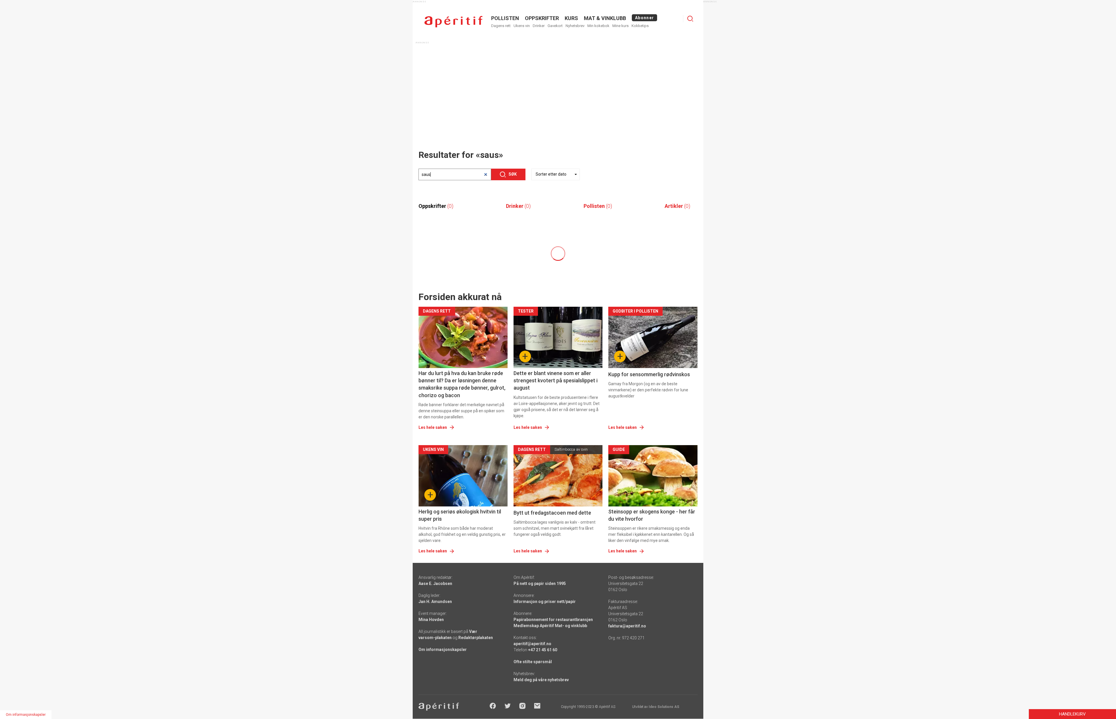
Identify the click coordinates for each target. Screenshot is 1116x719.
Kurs (571, 18)
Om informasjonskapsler (443, 649)
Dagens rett (501, 26)
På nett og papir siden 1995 (540, 583)
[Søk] (690, 18)
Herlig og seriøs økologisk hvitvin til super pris (460, 515)
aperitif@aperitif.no (532, 643)
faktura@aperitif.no (627, 626)
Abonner (644, 17)
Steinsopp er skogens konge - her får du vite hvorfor (651, 515)
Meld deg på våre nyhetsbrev (541, 679)
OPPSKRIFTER (542, 18)
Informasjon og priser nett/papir (545, 601)
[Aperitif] (453, 21)
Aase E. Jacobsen (435, 583)
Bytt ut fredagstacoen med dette (552, 513)
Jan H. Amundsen (435, 601)
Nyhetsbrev (575, 26)
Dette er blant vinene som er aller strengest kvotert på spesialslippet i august (556, 380)
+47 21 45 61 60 (542, 649)
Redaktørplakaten (475, 637)
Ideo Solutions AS (664, 707)
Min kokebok (598, 26)
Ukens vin (522, 26)
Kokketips (640, 26)
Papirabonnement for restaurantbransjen (553, 619)
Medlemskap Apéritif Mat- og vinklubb (550, 625)
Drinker (539, 26)
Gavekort (555, 26)
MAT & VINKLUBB (605, 18)
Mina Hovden (431, 619)
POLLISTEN (505, 18)
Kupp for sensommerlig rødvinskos (649, 374)
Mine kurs (620, 26)
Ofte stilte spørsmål (533, 661)
